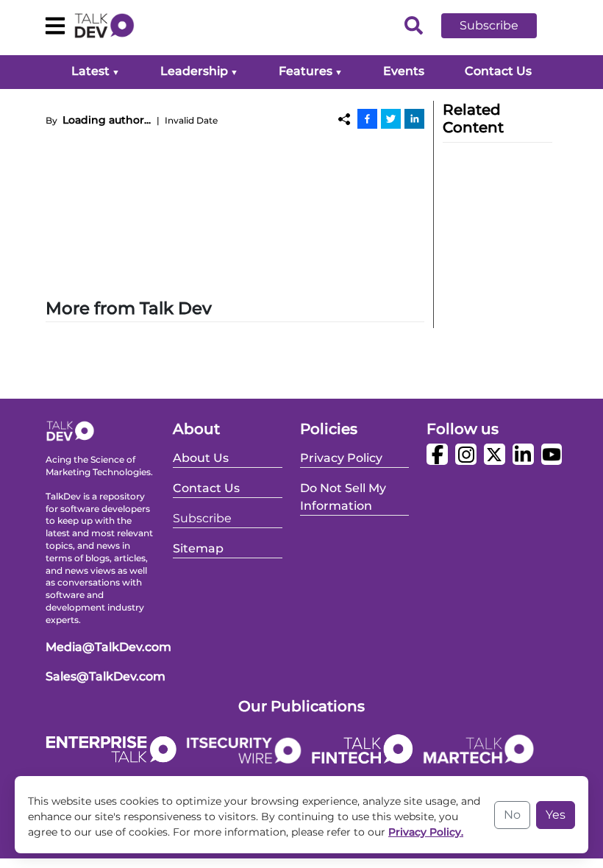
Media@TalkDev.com (108, 647)
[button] (500, 25)
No (512, 815)
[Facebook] (367, 118)
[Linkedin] (414, 118)
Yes (555, 815)
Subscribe (489, 25)
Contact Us (498, 71)
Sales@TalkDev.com (105, 676)
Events (403, 71)
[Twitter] (391, 118)
